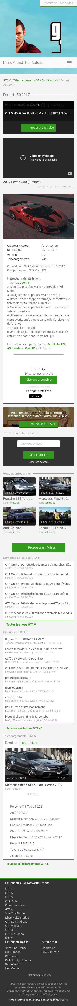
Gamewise (48, 948)
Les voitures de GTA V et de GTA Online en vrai (34, 649)
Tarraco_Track (13, 643)
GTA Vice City (13, 925)
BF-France (11, 956)
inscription (50, 3)
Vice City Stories (15, 913)
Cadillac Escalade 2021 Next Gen (31, 825)
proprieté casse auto (18, 677)
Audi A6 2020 (13, 528)
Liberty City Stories (17, 917)
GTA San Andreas (16, 921)
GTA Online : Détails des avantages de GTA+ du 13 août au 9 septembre (38, 603)
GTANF (9, 888)
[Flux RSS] (73, 11)
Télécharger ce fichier (38, 379)
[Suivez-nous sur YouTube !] (65, 11)
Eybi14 (9, 652)
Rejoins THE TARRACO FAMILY (24, 639)
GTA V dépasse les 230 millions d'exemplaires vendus (38, 613)
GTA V (7, 80)
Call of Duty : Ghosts (18, 960)
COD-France (12, 952)
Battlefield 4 (12, 964)
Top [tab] (24, 742)
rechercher (38, 455)
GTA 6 (9, 893)
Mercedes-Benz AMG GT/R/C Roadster (35, 818)
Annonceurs (33, 974)
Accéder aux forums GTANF (24, 728)
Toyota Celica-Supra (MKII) (27, 849)
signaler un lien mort (38, 387)
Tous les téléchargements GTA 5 (27, 863)
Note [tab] (34, 742)
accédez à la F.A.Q (42, 424)
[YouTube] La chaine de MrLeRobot (27, 716)
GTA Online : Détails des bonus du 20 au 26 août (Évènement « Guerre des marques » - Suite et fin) (38, 574)
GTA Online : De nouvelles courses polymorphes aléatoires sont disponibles (38, 564)
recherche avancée (39, 462)
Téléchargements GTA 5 (28, 80)
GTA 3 (9, 930)
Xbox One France (16, 948)
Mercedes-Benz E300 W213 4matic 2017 (36, 837)
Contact (46, 974)
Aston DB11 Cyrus (21, 855)
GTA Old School (14, 934)
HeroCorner (12, 968)
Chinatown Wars (15, 905)
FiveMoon (10, 671)
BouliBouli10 (12, 710)
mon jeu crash (14, 687)
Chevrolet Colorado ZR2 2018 (29, 831)
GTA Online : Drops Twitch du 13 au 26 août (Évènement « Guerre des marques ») (38, 583)
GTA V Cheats (50, 952)
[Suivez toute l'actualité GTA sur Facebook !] (43, 11)
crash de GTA (13, 697)
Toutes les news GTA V (21, 624)
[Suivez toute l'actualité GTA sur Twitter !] (50, 11)
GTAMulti (11, 901)
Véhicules (52, 80)
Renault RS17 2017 (53, 528)
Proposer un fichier (41, 547)
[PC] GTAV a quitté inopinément (25, 707)
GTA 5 (9, 897)
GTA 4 (9, 909)
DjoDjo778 (11, 720)
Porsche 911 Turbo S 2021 (22, 499)
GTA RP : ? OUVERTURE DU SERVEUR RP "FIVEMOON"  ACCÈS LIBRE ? (38, 668)
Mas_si (9, 691)
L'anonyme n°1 (13, 681)
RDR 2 (9, 938)
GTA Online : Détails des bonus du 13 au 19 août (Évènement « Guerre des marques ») (38, 593)
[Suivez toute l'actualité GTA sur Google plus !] (57, 11)
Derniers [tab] (11, 743)
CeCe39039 (11, 662)
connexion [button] (66, 3)
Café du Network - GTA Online (24, 658)
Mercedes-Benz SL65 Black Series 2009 (33, 785)
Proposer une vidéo (41, 127)
